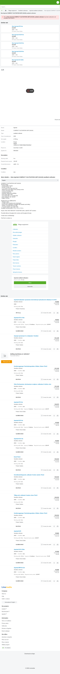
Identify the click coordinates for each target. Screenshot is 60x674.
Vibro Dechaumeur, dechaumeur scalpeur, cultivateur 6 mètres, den (32, 384)
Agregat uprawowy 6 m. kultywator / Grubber (26, 336)
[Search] (57, 6)
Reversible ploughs (17, 232)
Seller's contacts (6, 598)
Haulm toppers (16, 256)
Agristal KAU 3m (18, 438)
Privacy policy (5, 623)
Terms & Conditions (6, 620)
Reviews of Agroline (6, 628)
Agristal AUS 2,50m (19, 549)
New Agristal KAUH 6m (18, 51)
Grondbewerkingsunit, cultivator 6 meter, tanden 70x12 (29, 474)
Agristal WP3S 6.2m (19, 567)
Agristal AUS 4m (18, 420)
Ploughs (15, 241)
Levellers (15, 247)
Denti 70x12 (17, 457)
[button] (58, 2)
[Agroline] (6, 10)
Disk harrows (16, 263)
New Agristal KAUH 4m (18, 34)
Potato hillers (16, 259)
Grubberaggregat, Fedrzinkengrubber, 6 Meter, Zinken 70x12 (30, 366)
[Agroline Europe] (9, 2)
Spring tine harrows (17, 272)
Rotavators (15, 244)
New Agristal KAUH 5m (18, 43)
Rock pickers (16, 253)
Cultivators (15, 229)
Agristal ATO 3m (18, 402)
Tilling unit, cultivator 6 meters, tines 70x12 (25, 495)
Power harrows (16, 269)
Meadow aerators (17, 250)
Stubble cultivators (17, 235)
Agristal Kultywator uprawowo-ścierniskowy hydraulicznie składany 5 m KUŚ (35, 299)
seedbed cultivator (17, 133)
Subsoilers (15, 238)
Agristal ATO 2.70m (19, 317)
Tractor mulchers (17, 266)
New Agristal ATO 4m (17, 26)
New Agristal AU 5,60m (18, 59)
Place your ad (6, 361)
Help (3, 596)
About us (4, 593)
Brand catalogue (6, 631)
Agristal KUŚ (17, 531)
